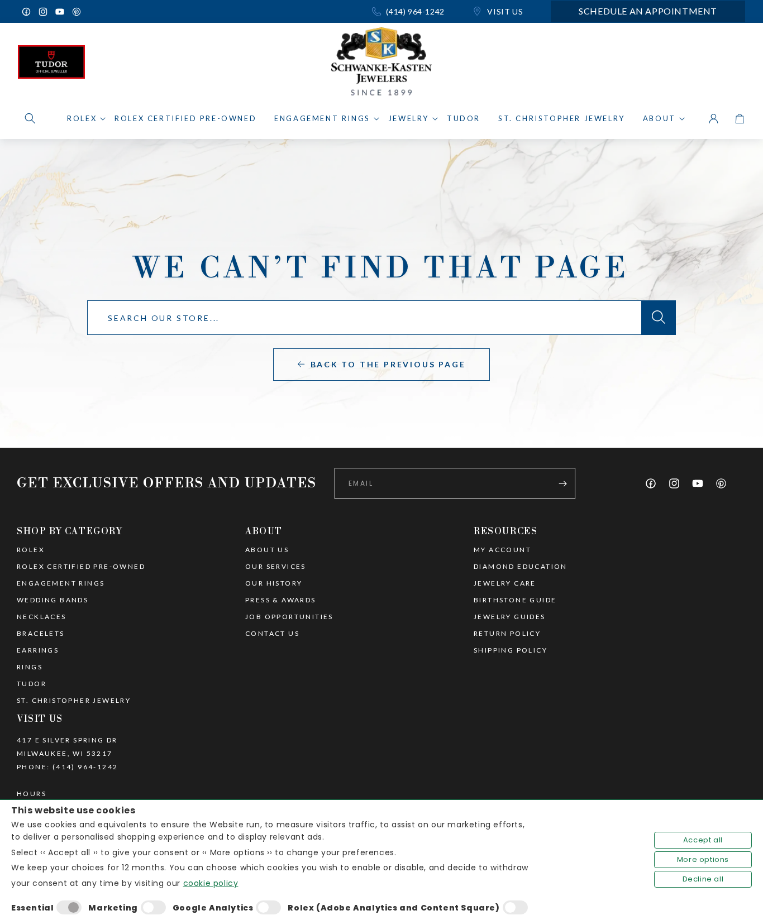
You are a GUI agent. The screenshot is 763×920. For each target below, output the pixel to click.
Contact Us (272, 634)
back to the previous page (388, 364)
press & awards (280, 600)
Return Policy (507, 634)
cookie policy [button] (211, 883)
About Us (267, 550)
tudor (31, 684)
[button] (30, 118)
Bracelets (41, 634)
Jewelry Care (505, 583)
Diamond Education (521, 567)
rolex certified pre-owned (81, 567)
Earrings (38, 650)
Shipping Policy (510, 650)
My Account (502, 550)
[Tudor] (51, 64)
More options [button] (703, 859)
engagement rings (60, 583)
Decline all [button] (703, 879)
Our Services (275, 567)
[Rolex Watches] (697, 65)
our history (273, 583)
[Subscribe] (562, 483)
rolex (31, 550)
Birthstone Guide (515, 600)
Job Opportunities (289, 617)
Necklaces (41, 617)
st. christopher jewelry (74, 701)
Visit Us (504, 11)
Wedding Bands (52, 600)
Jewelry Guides (510, 617)
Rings (29, 667)
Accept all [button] (703, 840)
